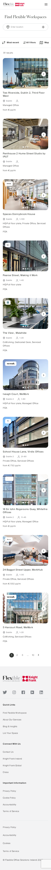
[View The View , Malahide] (25, 313)
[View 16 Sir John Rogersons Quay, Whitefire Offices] (25, 489)
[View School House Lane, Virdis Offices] (25, 432)
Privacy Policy (9, 791)
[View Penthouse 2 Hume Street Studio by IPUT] (25, 134)
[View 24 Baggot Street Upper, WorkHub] (25, 550)
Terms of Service (11, 811)
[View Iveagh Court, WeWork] (25, 374)
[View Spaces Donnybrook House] (25, 194)
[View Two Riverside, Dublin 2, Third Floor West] (25, 73)
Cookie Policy (9, 798)
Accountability (9, 805)
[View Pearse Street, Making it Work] (25, 256)
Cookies (6, 843)
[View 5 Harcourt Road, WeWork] (25, 608)
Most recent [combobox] (13, 42)
